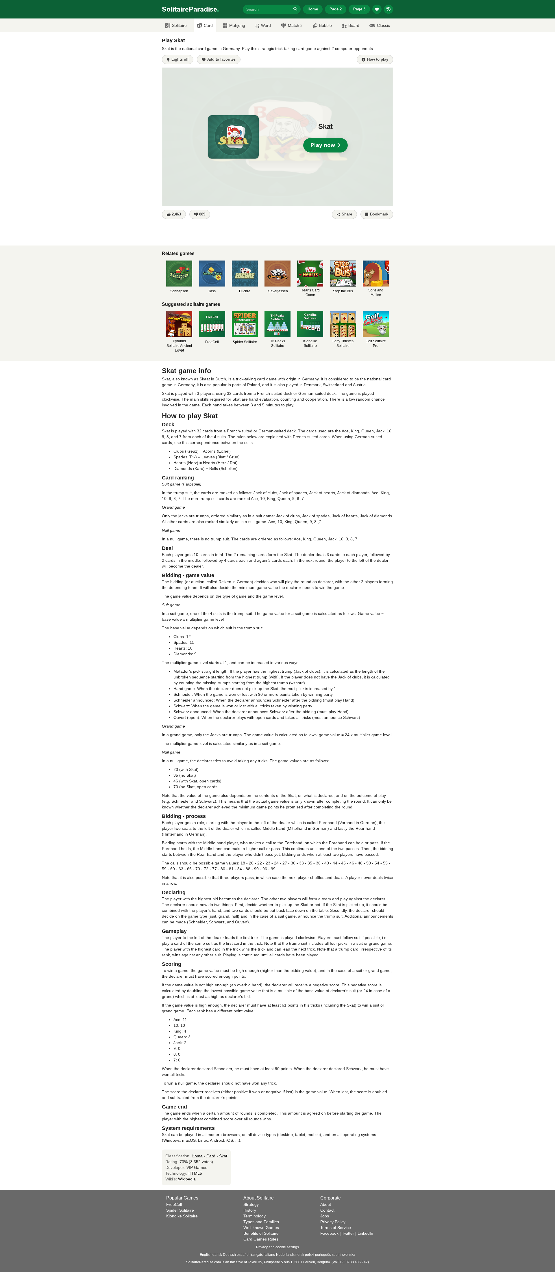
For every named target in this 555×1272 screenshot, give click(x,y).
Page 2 (336, 9)
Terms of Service (335, 1227)
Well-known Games (261, 1227)
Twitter (348, 1233)
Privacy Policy (332, 1221)
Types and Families (261, 1221)
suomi (336, 1255)
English (206, 1255)
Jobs (324, 1216)
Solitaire (179, 25)
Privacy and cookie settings (277, 1247)
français (256, 1255)
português (323, 1255)
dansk (217, 1255)
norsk (299, 1255)
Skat (223, 1156)
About (325, 1204)
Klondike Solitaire (182, 1216)
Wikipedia (187, 1179)
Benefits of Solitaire (261, 1233)
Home (313, 9)
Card (208, 25)
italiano (269, 1255)
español (243, 1255)
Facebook (329, 1233)
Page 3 (359, 9)
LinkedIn (365, 1233)
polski (309, 1255)
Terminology (254, 1216)
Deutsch (229, 1255)
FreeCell (174, 1204)
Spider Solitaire (180, 1210)
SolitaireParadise (190, 9)
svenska (348, 1255)
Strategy (251, 1204)
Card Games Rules (260, 1239)
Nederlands (285, 1255)
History (249, 1210)
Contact (327, 1210)
